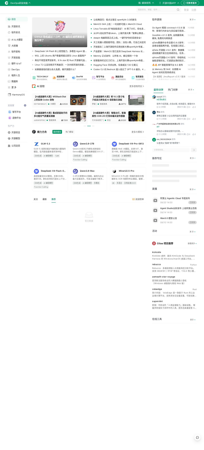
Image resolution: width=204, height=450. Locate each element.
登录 (186, 9)
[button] (40, 77)
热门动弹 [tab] (173, 89)
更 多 (191, 89)
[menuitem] (17, 19)
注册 (193, 9)
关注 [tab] (36, 199)
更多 (192, 319)
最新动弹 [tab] (158, 89)
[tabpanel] (89, 224)
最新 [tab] (45, 199)
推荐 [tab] (54, 199)
